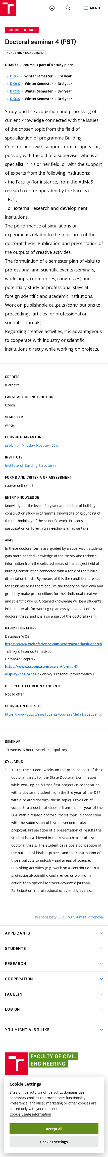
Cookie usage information (30, 1114)
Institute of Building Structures (31, 465)
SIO (62, 917)
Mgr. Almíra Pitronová (85, 917)
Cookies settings (54, 1142)
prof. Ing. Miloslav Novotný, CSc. (32, 445)
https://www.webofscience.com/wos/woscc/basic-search (53, 644)
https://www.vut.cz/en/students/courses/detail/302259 (51, 714)
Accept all (54, 1129)
